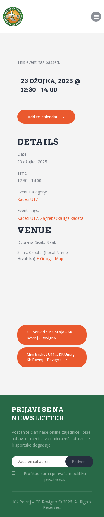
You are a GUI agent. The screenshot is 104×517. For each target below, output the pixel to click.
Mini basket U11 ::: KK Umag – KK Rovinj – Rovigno (52, 357)
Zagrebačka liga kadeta (61, 218)
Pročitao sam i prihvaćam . (55, 476)
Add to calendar (42, 116)
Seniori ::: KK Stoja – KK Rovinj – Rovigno (50, 334)
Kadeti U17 (27, 199)
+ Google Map (49, 258)
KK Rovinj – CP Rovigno (35, 502)
